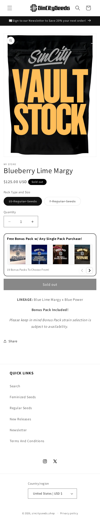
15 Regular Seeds (25, 202)
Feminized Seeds (23, 397)
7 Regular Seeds (65, 202)
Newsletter (18, 430)
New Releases (20, 419)
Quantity (10, 212)
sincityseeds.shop (43, 513)
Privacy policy (69, 513)
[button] (9, 8)
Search (15, 386)
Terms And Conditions (27, 441)
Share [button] (12, 341)
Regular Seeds (21, 408)
